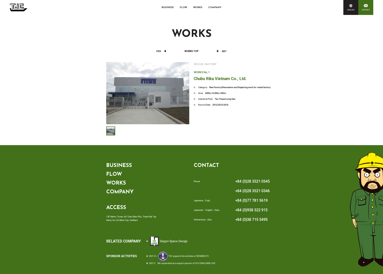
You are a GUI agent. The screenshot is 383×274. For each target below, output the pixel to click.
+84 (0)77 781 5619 (251, 200)
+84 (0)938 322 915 (251, 210)
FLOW (183, 7)
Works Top (191, 51)
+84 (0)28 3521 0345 (252, 181)
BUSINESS (168, 7)
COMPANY (214, 7)
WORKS (197, 7)
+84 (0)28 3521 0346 (252, 191)
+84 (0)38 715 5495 (251, 219)
